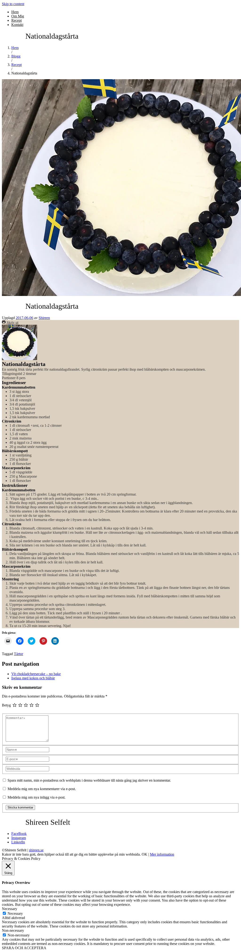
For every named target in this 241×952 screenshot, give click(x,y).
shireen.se (36, 850)
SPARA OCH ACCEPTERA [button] (24, 948)
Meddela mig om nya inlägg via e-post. (36, 797)
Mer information (162, 854)
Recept (16, 20)
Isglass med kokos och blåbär (33, 678)
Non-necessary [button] (13, 930)
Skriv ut (12, 322)
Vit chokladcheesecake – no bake (36, 674)
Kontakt (17, 25)
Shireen (44, 318)
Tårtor (18, 654)
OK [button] (144, 854)
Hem (15, 12)
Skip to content (13, 4)
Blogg (15, 56)
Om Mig (17, 16)
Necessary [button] (9, 909)
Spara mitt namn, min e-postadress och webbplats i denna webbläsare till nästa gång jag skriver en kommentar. (89, 780)
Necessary (15, 913)
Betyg (6, 705)
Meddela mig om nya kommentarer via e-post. (42, 789)
